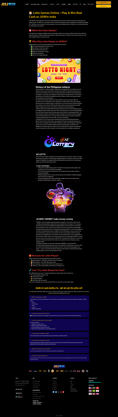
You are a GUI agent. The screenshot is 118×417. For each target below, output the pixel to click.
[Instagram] (61, 392)
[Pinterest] (63, 392)
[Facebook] (56, 392)
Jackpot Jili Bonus (37, 402)
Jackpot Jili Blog (37, 404)
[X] (58, 392)
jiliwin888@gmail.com (20, 385)
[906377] (53, 392)
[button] (80, 4)
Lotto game (35, 394)
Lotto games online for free (38, 396)
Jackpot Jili (35, 400)
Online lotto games (37, 392)
